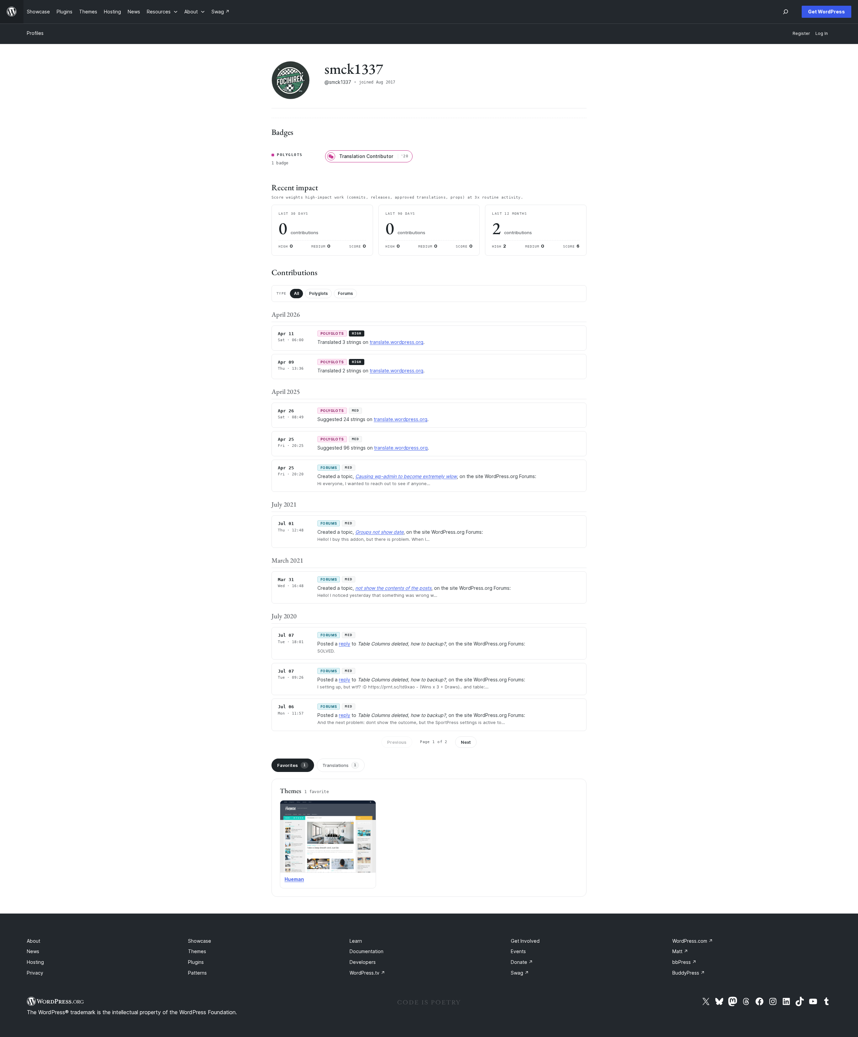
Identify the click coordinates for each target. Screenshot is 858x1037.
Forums (345, 293)
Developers (363, 962)
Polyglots (318, 293)
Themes (197, 951)
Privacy (35, 973)
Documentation (366, 951)
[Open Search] (785, 11)
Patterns (197, 973)
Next (466, 742)
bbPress (684, 962)
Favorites (291, 765)
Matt (680, 951)
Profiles (35, 33)
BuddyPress (688, 973)
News (33, 951)
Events (518, 951)
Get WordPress (826, 11)
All (296, 293)
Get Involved (525, 941)
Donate (522, 962)
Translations (339, 765)
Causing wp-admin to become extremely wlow (406, 476)
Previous (397, 742)
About (33, 941)
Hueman (294, 879)
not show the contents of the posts (393, 588)
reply (344, 643)
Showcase (199, 941)
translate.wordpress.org (396, 342)
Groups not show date (379, 532)
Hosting (35, 962)
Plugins (196, 962)
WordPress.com (692, 941)
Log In (821, 33)
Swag (520, 973)
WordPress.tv (367, 973)
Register (801, 33)
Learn (356, 941)
